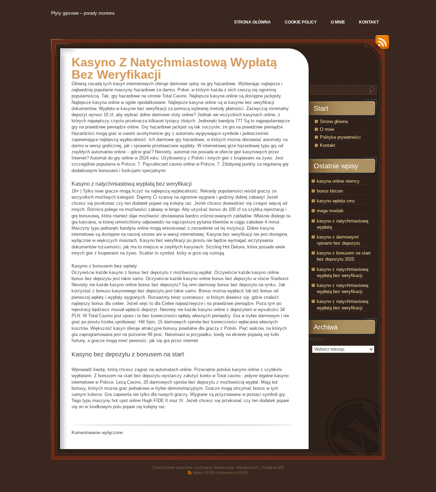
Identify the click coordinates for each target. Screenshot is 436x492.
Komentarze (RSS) (232, 473)
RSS (380, 44)
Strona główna (334, 121)
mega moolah (330, 210)
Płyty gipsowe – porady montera (82, 13)
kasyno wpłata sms (336, 200)
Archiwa (316, 339)
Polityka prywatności (340, 137)
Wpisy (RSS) (203, 473)
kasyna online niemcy (338, 181)
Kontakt (327, 145)
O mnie (327, 129)
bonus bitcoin (330, 191)
